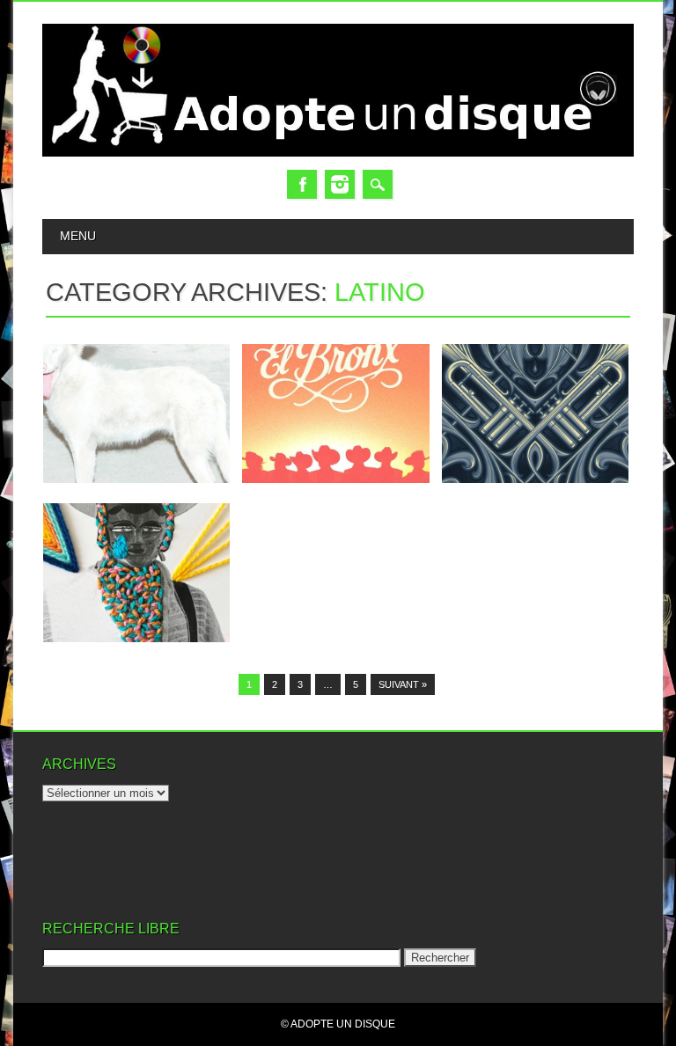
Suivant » (402, 684)
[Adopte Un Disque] (337, 152)
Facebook (302, 184)
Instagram (340, 184)
